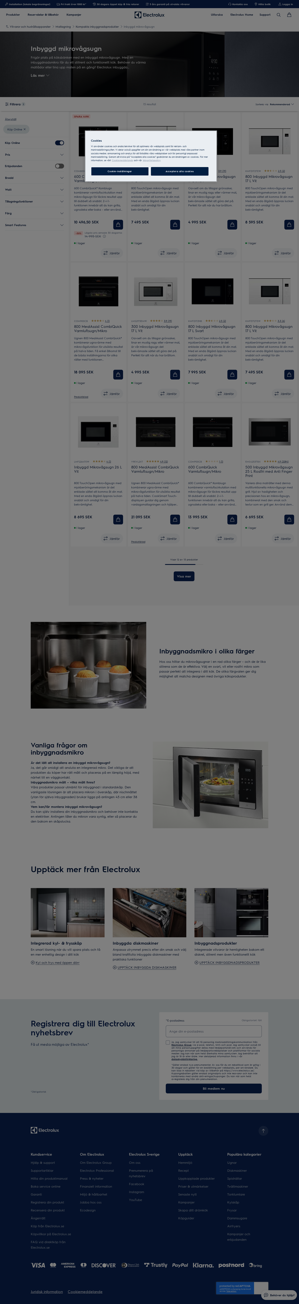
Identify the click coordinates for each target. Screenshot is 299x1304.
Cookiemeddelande (122, 160)
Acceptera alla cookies (180, 171)
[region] (151, 156)
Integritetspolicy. (152, 160)
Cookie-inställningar (120, 171)
